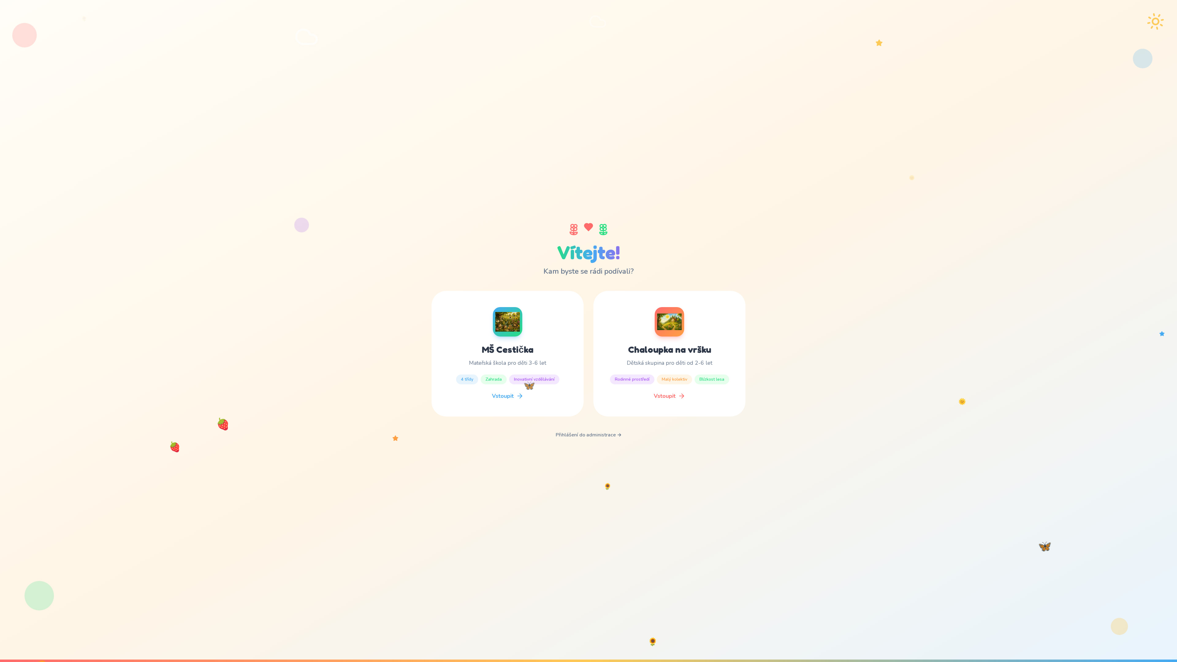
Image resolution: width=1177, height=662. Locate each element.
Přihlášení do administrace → (589, 435)
